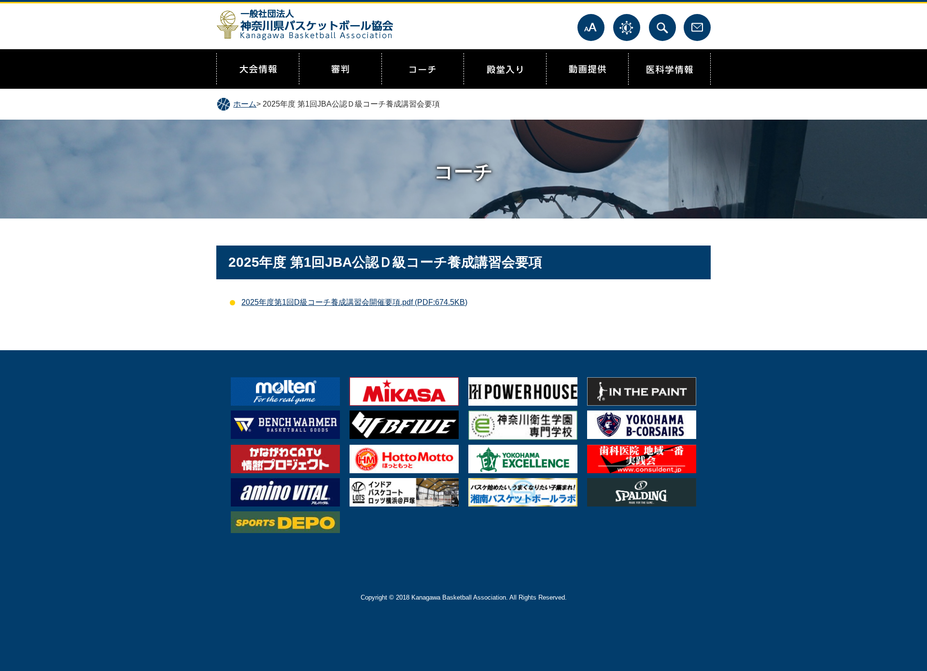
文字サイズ (590, 27)
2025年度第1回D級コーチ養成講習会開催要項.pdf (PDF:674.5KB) (354, 302)
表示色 (626, 27)
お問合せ (697, 27)
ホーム (244, 104)
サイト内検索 (662, 27)
